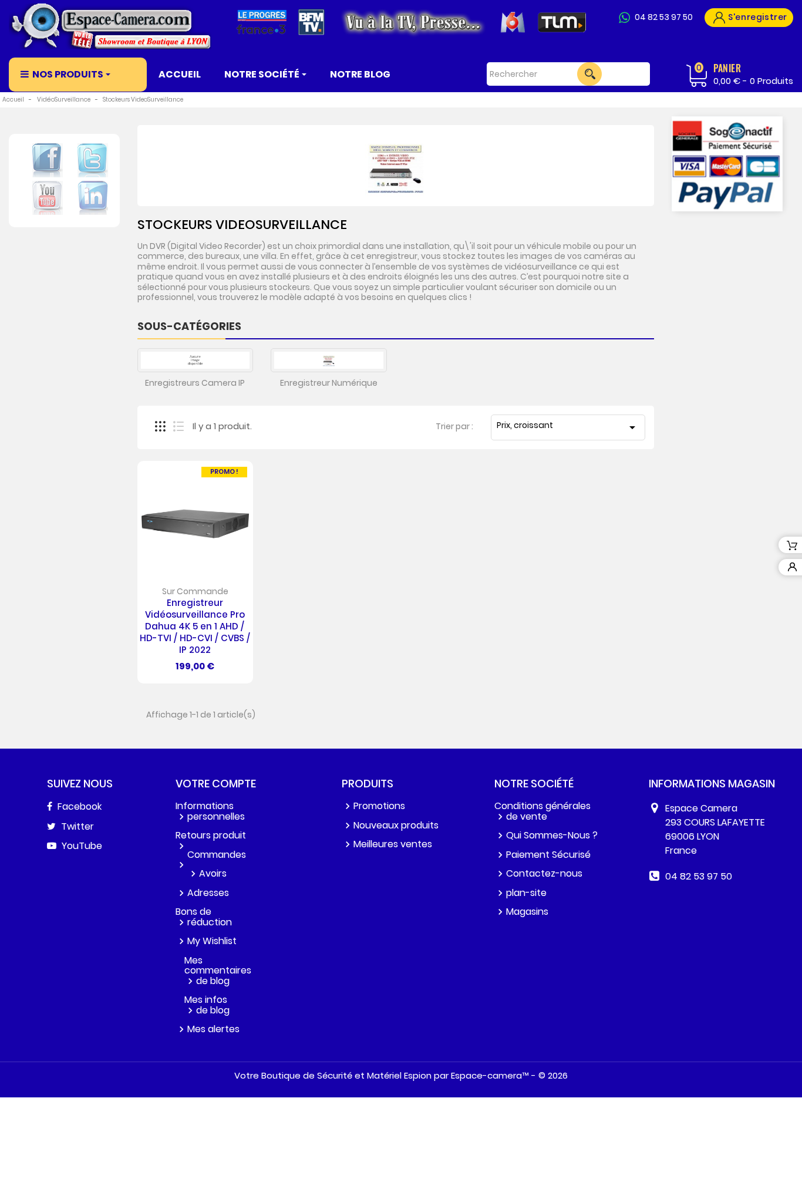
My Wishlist (212, 941)
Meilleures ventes (392, 844)
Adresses (208, 893)
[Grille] (160, 426)
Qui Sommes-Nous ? (552, 835)
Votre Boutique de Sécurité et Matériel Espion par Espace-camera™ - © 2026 (401, 1075)
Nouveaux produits (396, 825)
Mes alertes (213, 1029)
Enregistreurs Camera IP (195, 383)
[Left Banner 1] (727, 164)
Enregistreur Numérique (329, 383)
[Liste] (178, 426)
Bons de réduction (204, 917)
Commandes (216, 854)
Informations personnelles (210, 811)
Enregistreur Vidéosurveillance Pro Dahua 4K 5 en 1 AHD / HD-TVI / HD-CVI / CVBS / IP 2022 (195, 626)
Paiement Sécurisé (548, 854)
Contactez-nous (544, 873)
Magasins (527, 911)
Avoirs (213, 873)
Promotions (379, 806)
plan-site (526, 893)
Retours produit (211, 835)
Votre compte (216, 783)
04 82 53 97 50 (664, 17)
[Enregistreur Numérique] (328, 360)
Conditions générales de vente (542, 811)
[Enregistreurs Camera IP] (195, 360)
